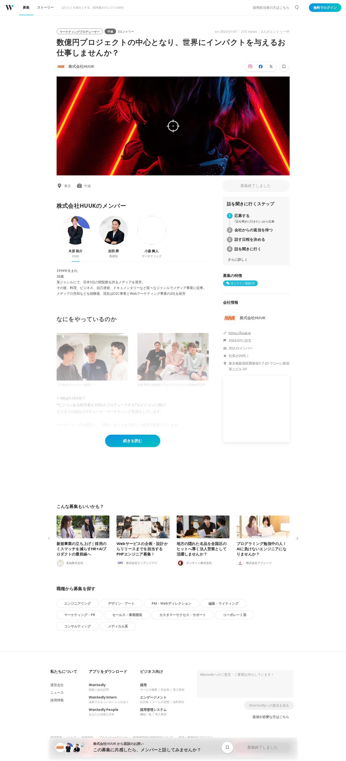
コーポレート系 (234, 614)
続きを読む (132, 440)
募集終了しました (255, 185)
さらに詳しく (238, 259)
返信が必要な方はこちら (271, 716)
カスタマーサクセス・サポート (182, 614)
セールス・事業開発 (127, 614)
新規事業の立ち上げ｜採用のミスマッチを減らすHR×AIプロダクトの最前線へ (82, 549)
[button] (63, 671)
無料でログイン (325, 7)
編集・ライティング (224, 603)
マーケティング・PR (79, 614)
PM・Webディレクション (171, 603)
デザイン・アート (121, 603)
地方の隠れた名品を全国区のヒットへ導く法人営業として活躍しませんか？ (202, 549)
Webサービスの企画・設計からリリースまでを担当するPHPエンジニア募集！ (142, 549)
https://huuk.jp (240, 333)
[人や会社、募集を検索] (297, 7)
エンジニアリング (77, 603)
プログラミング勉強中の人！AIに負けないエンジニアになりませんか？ (262, 549)
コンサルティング (77, 626)
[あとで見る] (284, 66)
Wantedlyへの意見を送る (269, 705)
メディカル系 (118, 626)
